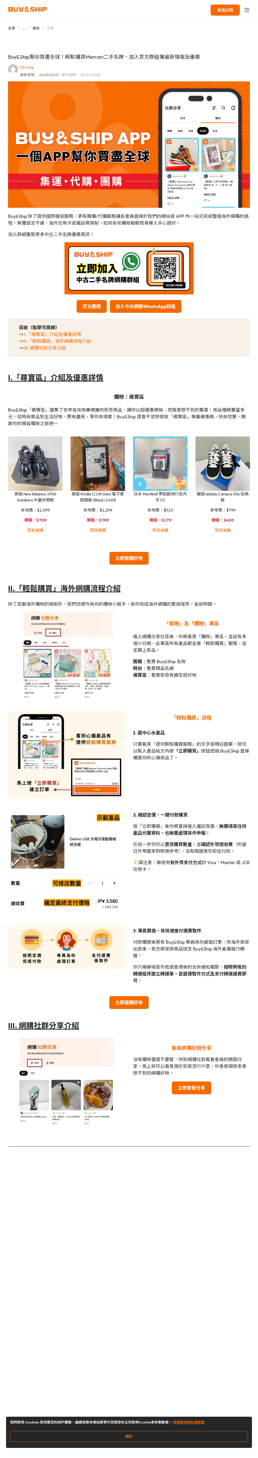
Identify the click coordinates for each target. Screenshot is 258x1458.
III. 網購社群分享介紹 (45, 348)
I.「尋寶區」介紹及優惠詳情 (52, 334)
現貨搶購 (35, 530)
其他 (36, 28)
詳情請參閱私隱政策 (189, 1422)
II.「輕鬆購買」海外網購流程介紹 (57, 341)
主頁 (11, 28)
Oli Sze (26, 67)
